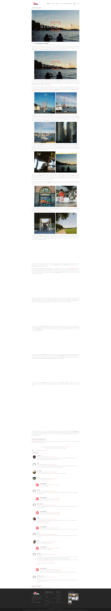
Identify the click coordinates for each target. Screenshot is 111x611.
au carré (39, 450)
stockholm (43, 450)
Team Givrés (58, 594)
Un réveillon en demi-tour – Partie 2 (49, 599)
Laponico (39, 455)
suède (46, 450)
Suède (45, 44)
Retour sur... (41, 44)
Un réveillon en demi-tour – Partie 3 (49, 595)
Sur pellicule (48, 44)
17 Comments (59, 44)
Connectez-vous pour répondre (51, 456)
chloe (38, 477)
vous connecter (37, 587)
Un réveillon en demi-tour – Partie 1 (49, 603)
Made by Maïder (58, 595)
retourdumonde (53, 44)
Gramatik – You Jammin (35, 440)
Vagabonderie (58, 599)
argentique (36, 450)
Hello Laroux (58, 597)
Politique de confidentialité (60, 602)
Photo (39, 44)
